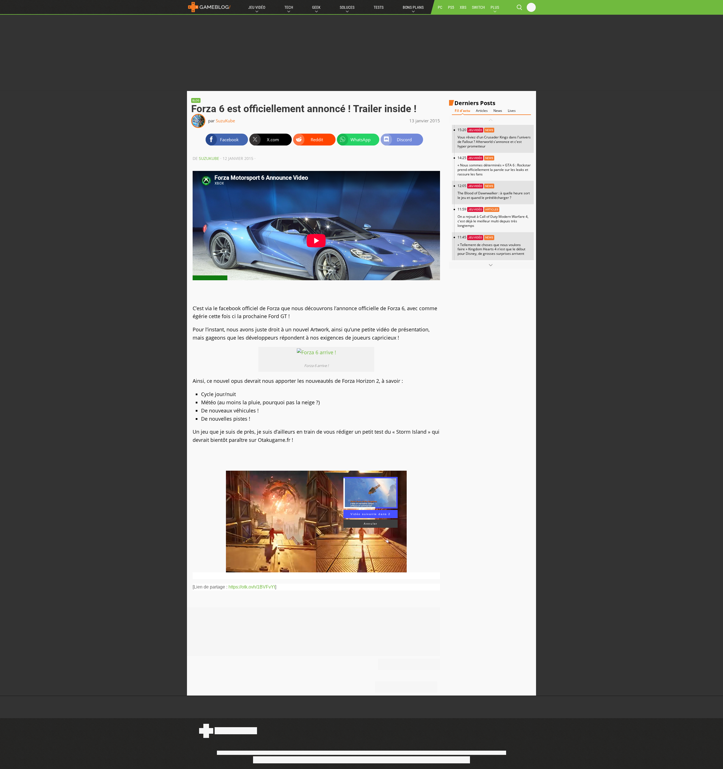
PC (440, 7)
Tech (288, 7)
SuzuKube (225, 120)
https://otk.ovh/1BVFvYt (251, 587)
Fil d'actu (462, 110)
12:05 (494, 191)
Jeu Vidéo (256, 7)
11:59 (493, 217)
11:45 (491, 245)
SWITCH (478, 7)
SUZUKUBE (209, 158)
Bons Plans (413, 7)
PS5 (451, 7)
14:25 (494, 166)
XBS (463, 7)
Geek (316, 7)
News (497, 110)
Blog (195, 100)
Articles (482, 110)
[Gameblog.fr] (209, 7)
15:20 (494, 138)
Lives (512, 110)
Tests (379, 7)
